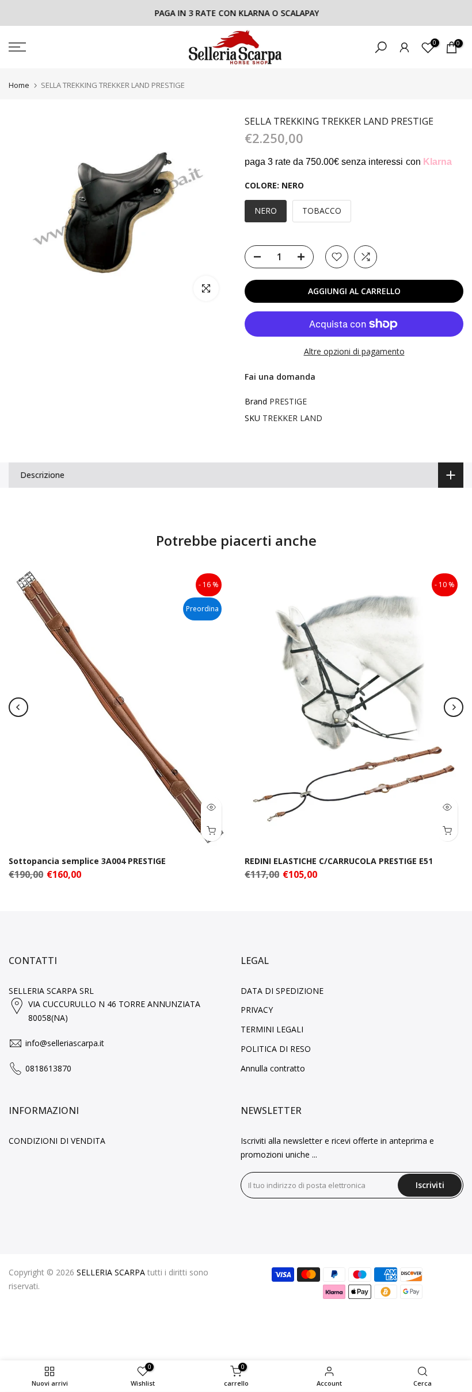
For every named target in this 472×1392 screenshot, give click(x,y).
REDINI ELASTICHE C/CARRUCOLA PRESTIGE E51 (339, 860)
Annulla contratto (273, 1068)
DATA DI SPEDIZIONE (282, 990)
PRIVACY (257, 1009)
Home (19, 85)
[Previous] (18, 707)
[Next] (453, 707)
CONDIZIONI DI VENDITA (57, 1140)
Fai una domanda (280, 376)
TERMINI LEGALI (272, 1029)
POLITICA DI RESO (276, 1048)
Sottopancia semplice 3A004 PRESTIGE (87, 860)
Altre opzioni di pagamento (354, 351)
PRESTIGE (288, 401)
